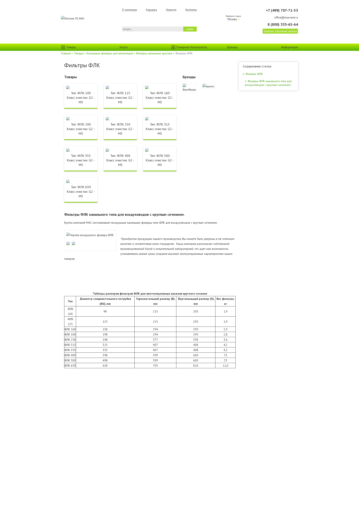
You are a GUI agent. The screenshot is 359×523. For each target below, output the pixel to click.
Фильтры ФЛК (254, 74)
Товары (71, 47)
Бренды (232, 47)
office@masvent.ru (286, 17)
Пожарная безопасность (191, 47)
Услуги (123, 47)
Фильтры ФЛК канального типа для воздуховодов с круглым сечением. (268, 83)
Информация (289, 47)
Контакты (191, 10)
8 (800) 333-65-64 (283, 24)
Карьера (151, 10)
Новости (171, 10)
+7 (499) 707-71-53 (282, 10)
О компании (129, 10)
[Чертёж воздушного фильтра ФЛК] (90, 235)
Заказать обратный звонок (280, 31)
